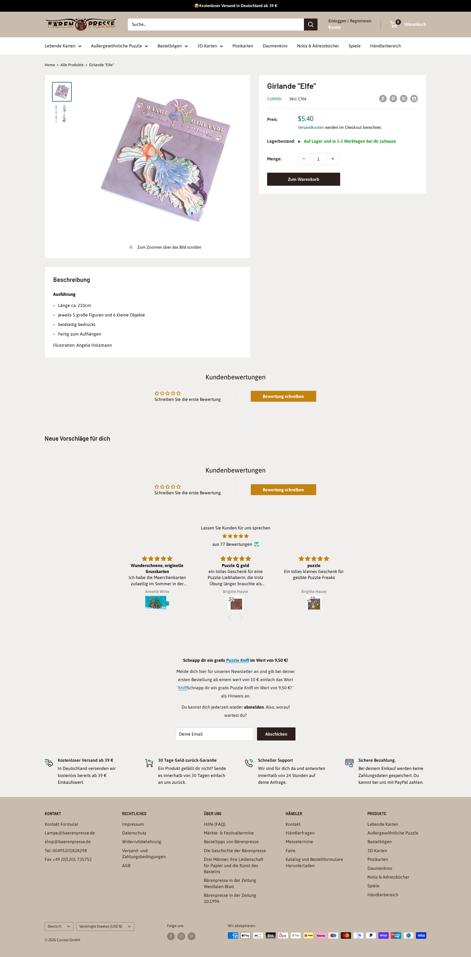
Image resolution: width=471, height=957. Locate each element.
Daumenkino (275, 45)
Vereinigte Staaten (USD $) (100, 926)
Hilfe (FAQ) (214, 824)
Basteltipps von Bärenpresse (231, 841)
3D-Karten (207, 45)
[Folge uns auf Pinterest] (191, 936)
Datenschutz (134, 832)
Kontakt (293, 824)
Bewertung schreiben (283, 396)
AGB (126, 865)
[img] (235, 536)
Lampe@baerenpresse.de (70, 832)
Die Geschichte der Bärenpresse (235, 850)
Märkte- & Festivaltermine (229, 832)
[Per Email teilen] (414, 98)
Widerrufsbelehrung (141, 841)
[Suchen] (311, 25)
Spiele (355, 45)
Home (50, 65)
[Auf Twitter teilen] (403, 98)
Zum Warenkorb (303, 178)
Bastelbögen (170, 45)
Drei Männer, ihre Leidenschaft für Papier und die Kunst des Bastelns (233, 865)
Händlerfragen (300, 832)
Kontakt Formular (61, 824)
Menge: (274, 158)
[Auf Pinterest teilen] (393, 98)
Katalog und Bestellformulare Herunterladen (314, 862)
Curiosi (274, 98)
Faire (290, 850)
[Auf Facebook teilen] (383, 98)
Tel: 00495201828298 (66, 850)
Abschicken (276, 734)
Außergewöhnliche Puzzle (116, 45)
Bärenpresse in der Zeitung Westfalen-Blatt (230, 883)
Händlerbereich (385, 45)
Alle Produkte (72, 65)
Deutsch (54, 926)
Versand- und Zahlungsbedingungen (144, 853)
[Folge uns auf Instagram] (181, 936)
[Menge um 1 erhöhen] (333, 158)
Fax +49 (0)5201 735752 (68, 859)
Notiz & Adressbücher (318, 45)
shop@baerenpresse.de (68, 841)
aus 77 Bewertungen (232, 544)
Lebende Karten (60, 45)
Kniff (182, 687)
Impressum (133, 824)
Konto (334, 27)
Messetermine (299, 841)
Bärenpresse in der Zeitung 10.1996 (230, 898)
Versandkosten (311, 127)
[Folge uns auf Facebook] (171, 936)
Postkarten (243, 45)
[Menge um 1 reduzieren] (304, 158)
